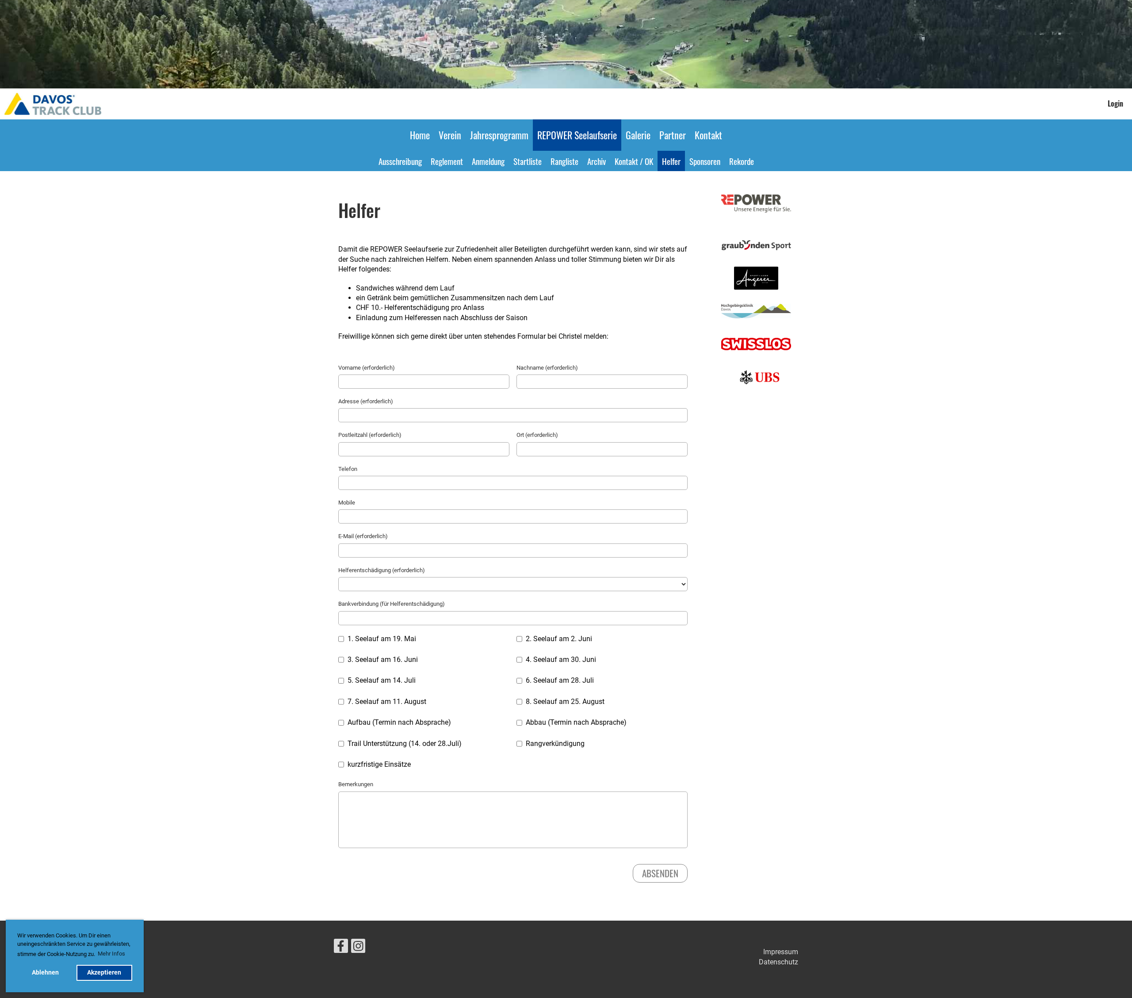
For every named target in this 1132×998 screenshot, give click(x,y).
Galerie (638, 135)
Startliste (527, 161)
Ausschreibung (400, 161)
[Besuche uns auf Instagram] (358, 948)
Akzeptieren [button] (104, 972)
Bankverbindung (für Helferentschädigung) (391, 603)
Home (420, 135)
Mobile (346, 502)
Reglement (447, 161)
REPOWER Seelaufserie (577, 135)
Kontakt (708, 135)
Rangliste (564, 161)
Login (1115, 103)
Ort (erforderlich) (537, 435)
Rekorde (741, 161)
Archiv (596, 161)
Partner (672, 135)
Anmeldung (488, 161)
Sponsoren (704, 161)
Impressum (780, 952)
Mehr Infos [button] (111, 953)
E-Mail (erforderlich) (363, 536)
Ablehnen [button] (45, 972)
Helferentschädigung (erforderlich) (381, 570)
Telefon (347, 469)
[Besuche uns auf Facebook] (341, 948)
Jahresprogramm (499, 135)
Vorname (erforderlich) (366, 367)
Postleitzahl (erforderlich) (370, 435)
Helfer (671, 161)
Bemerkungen (355, 784)
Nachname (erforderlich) (547, 367)
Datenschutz (778, 962)
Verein (450, 135)
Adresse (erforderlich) (365, 401)
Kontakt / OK (634, 161)
